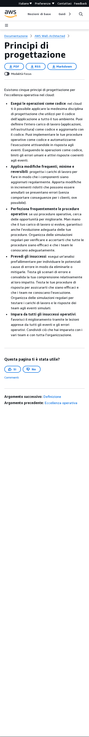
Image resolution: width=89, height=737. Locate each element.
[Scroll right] (69, 14)
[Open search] (81, 14)
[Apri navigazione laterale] (6, 25)
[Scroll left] (24, 14)
